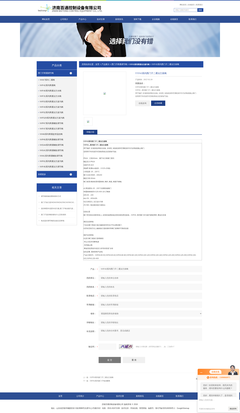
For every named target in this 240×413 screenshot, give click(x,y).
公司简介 (64, 19)
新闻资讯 (119, 19)
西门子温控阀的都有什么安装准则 (53, 215)
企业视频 (156, 19)
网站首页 (183, 5)
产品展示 (105, 64)
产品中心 (82, 19)
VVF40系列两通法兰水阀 (50, 91)
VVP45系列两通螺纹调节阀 (51, 139)
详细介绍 (90, 132)
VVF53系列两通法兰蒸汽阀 (51, 101)
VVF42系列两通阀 (47, 85)
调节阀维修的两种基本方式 (51, 196)
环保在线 (134, 408)
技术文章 (101, 19)
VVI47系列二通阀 (47, 80)
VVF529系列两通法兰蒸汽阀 (52, 118)
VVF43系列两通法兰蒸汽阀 (51, 107)
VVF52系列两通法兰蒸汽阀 (51, 112)
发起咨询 (233, 409)
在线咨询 (142, 103)
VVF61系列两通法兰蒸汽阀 (51, 161)
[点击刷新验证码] (126, 346)
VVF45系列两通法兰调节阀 (51, 167)
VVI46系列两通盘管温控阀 (51, 134)
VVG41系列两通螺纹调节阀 (51, 150)
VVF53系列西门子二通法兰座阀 (101, 377)
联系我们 (199, 5)
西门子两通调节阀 (46, 73)
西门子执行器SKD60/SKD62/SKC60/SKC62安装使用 (58, 202)
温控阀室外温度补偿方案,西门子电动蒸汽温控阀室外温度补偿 (58, 208)
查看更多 (42, 174)
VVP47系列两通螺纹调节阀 (51, 123)
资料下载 (137, 19)
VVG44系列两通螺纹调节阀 (51, 145)
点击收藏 (158, 103)
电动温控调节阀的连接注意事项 (52, 221)
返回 (197, 379)
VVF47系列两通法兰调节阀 (51, 129)
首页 (97, 64)
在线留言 (191, 5)
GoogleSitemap (183, 408)
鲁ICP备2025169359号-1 (165, 408)
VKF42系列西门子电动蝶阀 (100, 381)
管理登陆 (143, 408)
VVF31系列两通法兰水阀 (50, 96)
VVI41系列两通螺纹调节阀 (51, 156)
